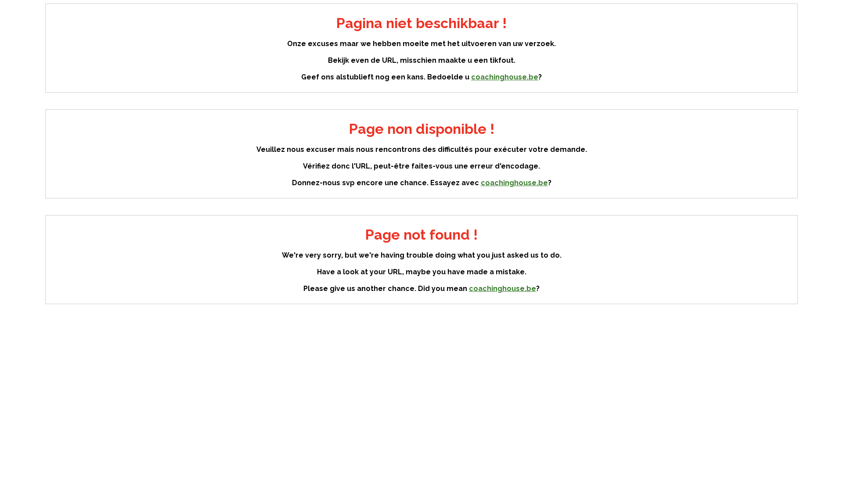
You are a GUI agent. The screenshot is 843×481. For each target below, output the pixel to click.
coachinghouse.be (504, 77)
